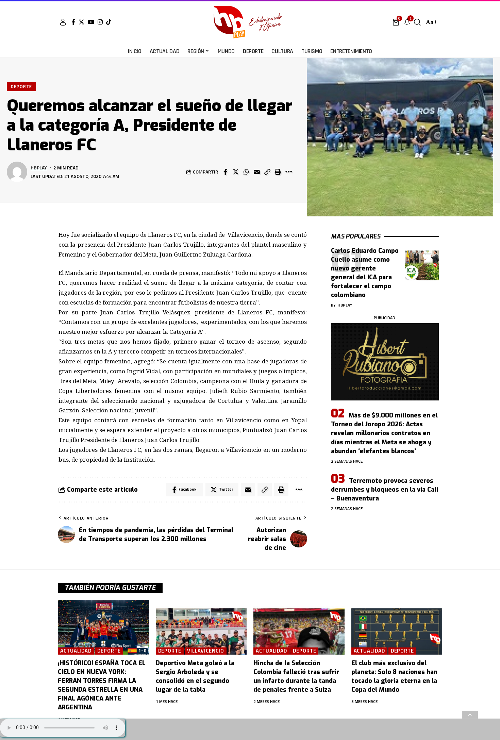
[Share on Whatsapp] (246, 171)
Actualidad (75, 651)
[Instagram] (100, 22)
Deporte (21, 86)
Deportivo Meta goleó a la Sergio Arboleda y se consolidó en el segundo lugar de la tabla (195, 676)
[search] (417, 22)
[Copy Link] (267, 171)
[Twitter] (81, 22)
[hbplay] (250, 22)
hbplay (39, 167)
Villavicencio (205, 651)
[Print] (278, 171)
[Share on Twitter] (235, 171)
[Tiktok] (108, 22)
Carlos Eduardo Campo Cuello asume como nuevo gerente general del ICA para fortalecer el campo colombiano (365, 273)
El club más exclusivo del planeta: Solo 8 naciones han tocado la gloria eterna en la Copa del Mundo (394, 676)
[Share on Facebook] (225, 171)
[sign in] (63, 22)
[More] (288, 171)
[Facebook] (73, 22)
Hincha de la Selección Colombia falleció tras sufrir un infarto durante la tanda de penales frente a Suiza (296, 676)
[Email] (257, 171)
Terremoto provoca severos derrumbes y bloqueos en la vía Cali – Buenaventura (384, 490)
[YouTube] (91, 22)
